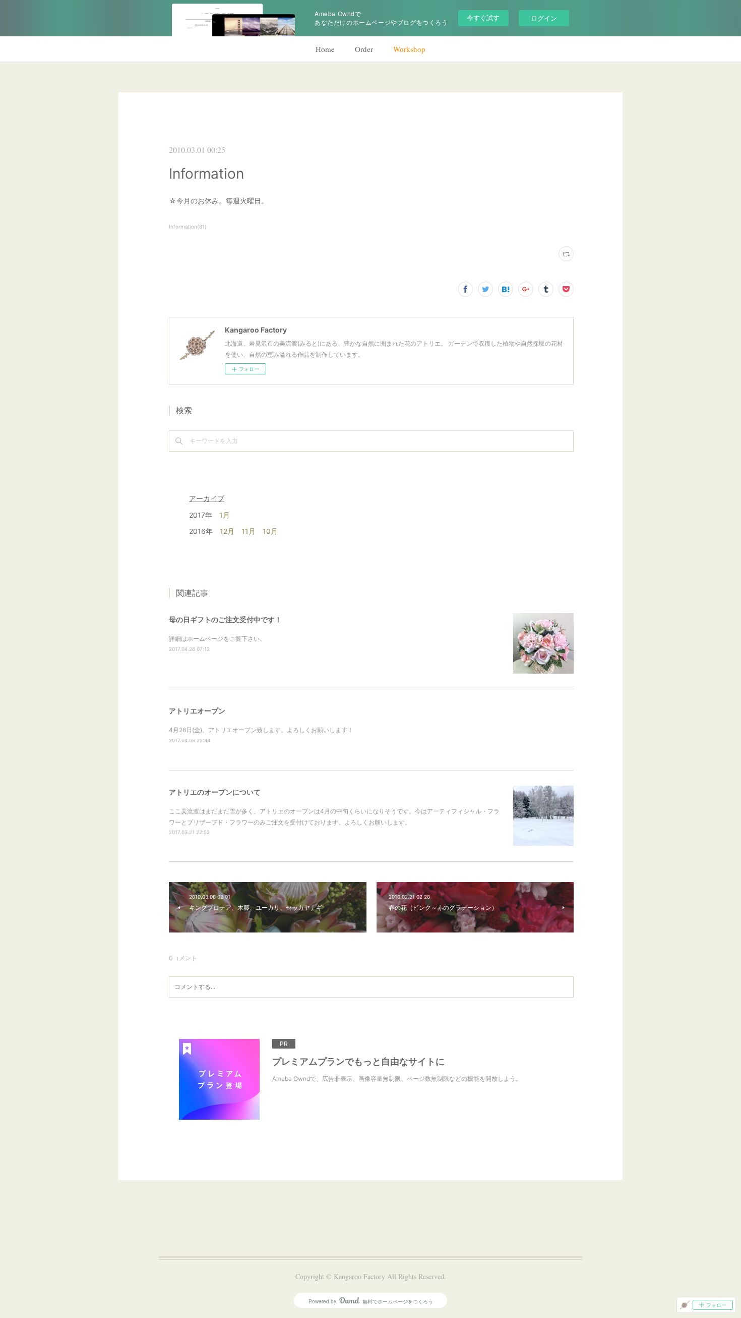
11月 (248, 531)
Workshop (409, 49)
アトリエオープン (197, 710)
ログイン (544, 18)
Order (364, 49)
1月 (224, 515)
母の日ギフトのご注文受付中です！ (225, 619)
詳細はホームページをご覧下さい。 (217, 638)
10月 (270, 531)
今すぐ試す (483, 17)
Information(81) (188, 227)
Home (325, 49)
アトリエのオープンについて (215, 792)
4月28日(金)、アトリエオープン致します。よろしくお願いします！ (261, 730)
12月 (227, 531)
